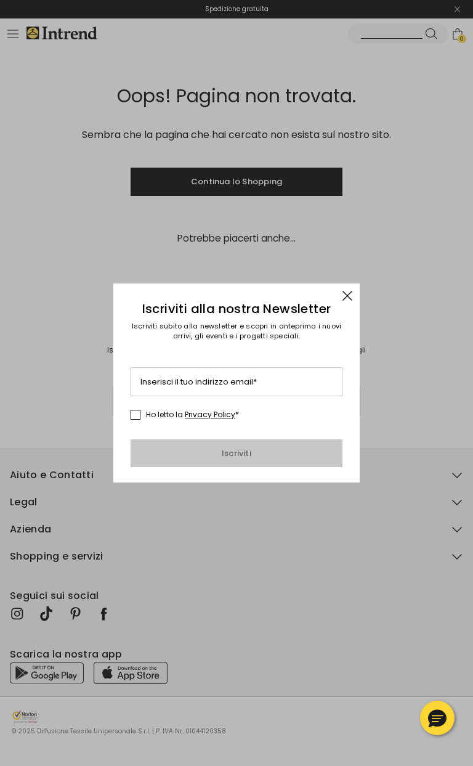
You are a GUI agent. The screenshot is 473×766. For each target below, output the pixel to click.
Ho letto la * (192, 415)
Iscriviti (236, 453)
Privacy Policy (210, 414)
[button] (437, 718)
